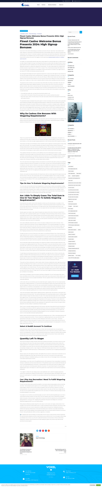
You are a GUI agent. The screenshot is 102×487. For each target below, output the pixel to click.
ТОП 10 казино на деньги (72, 222)
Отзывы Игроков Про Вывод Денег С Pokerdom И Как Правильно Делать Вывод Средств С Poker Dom (75, 43)
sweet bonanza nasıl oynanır (73, 215)
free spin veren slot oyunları (73, 196)
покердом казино (71, 246)
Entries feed (70, 95)
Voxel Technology (32, 33)
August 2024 (70, 69)
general (69, 82)
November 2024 (71, 65)
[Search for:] (75, 32)
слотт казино (78, 255)
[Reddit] (49, 431)
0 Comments (39, 33)
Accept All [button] (98, 485)
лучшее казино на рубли (72, 236)
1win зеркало (70, 166)
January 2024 (70, 71)
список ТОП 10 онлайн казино (73, 257)
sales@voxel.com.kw (51, 474)
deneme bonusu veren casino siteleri (74, 182)
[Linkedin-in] (27, 1)
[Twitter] (22, 1)
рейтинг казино (71, 255)
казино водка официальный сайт (74, 47)
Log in (69, 93)
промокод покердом (71, 253)
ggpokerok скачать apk (72, 199)
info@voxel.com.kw (51, 473)
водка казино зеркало (72, 229)
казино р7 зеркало (71, 234)
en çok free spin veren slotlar (73, 189)
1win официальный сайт (72, 168)
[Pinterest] (43, 431)
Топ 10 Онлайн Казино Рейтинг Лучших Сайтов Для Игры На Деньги (74, 51)
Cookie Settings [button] (92, 485)
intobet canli (70, 201)
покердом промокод (71, 250)
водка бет (70, 227)
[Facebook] (40, 431)
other (69, 84)
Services (43, 4)
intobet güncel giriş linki (72, 203)
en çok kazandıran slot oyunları (73, 192)
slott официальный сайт (72, 210)
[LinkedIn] (46, 431)
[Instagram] (29, 1)
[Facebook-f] (24, 1)
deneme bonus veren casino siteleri (74, 185)
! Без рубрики (71, 78)
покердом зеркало (71, 241)
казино (79, 229)
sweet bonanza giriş (71, 213)
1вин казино (79, 173)
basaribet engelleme (75, 175)
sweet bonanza (71, 53)
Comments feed (71, 97)
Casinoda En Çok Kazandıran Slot (74, 178)
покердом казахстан (72, 243)
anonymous (70, 80)
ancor (69, 175)
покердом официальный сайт (73, 40)
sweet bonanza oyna (72, 218)
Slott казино (70, 208)
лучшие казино (71, 239)
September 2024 (71, 67)
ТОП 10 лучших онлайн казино (73, 225)
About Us (61, 4)
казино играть (70, 232)
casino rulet (70, 180)
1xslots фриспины (71, 173)
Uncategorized (71, 86)
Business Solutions (52, 4)
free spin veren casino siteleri (73, 194)
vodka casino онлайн (72, 220)
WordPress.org (71, 99)
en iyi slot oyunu (71, 187)
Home (38, 4)
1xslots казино (71, 171)
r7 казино (70, 206)
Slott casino (76, 206)
